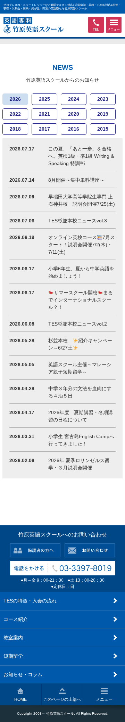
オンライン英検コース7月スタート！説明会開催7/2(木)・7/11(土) (81, 245)
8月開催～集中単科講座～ (76, 180)
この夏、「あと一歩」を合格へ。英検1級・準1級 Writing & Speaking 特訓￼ (81, 156)
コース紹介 (15, 619)
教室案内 (13, 637)
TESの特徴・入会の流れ (30, 601)
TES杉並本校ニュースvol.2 (77, 324)
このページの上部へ (62, 699)
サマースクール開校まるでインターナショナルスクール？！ (80, 300)
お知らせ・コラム (22, 674)
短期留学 (13, 656)
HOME (20, 699)
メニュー (104, 699)
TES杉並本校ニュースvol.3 (77, 220)
